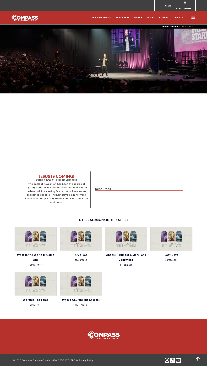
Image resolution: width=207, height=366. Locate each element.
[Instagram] (172, 360)
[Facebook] (167, 360)
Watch (138, 17)
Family (151, 17)
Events (178, 17)
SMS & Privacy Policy (82, 360)
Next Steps (122, 17)
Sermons (175, 26)
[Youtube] (178, 360)
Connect (164, 17)
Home (165, 26)
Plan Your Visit (101, 17)
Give (168, 5)
